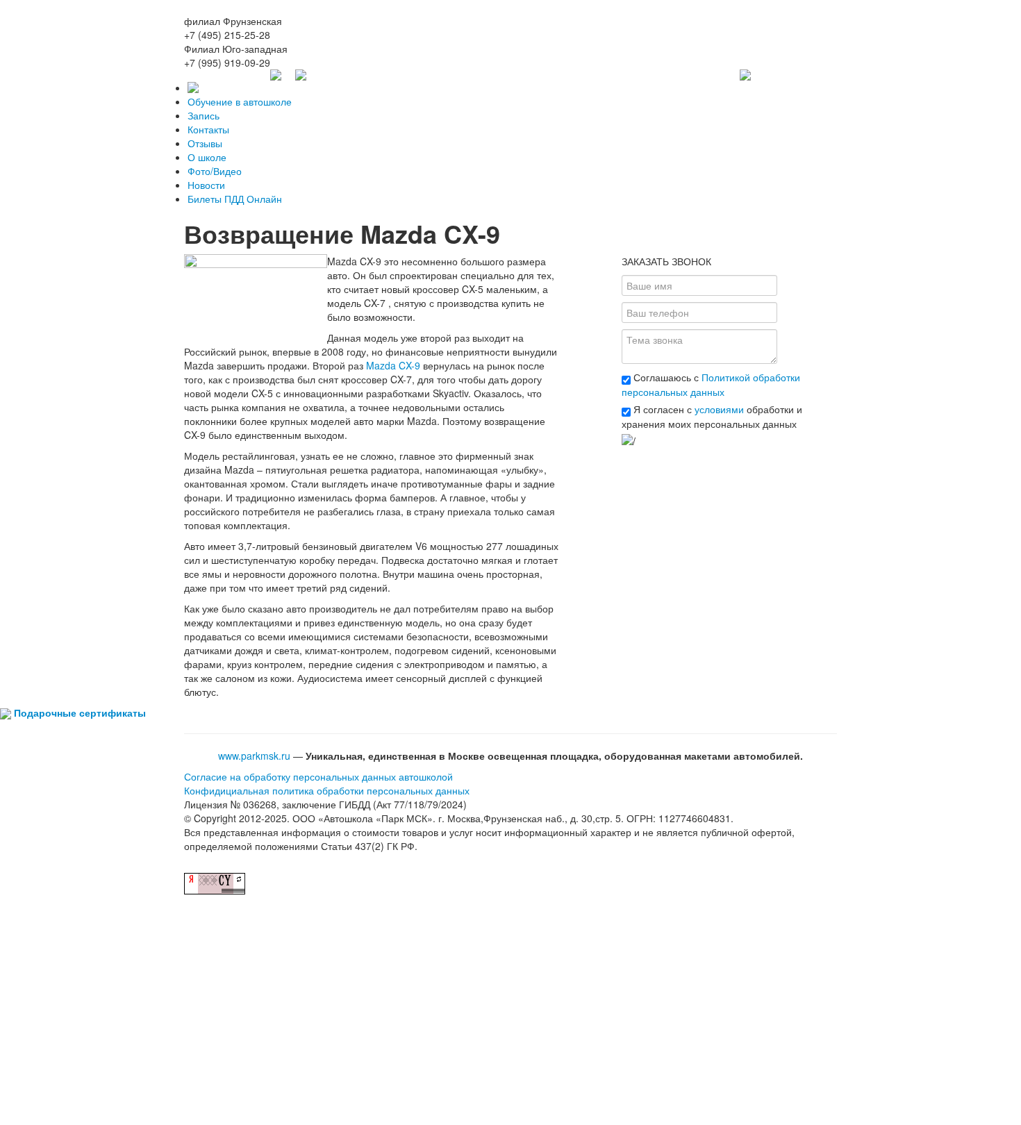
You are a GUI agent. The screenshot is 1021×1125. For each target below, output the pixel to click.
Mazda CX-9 (393, 365)
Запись (203, 115)
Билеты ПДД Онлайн (235, 199)
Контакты (208, 129)
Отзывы (205, 143)
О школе (207, 157)
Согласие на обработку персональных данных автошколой (318, 776)
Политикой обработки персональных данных (711, 384)
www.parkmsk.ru (254, 755)
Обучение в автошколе (240, 101)
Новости (206, 185)
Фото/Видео (215, 171)
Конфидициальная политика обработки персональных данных (327, 790)
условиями (719, 409)
